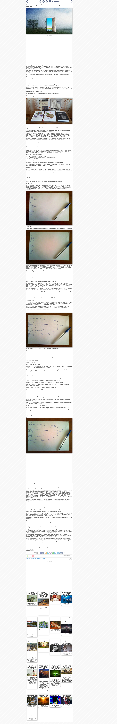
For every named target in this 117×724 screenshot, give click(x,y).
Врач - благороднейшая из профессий (32, 593)
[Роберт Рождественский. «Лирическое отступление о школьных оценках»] (55, 651)
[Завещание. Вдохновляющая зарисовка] (55, 600)
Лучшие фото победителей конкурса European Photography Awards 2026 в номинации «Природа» (43, 595)
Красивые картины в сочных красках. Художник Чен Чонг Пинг (43, 667)
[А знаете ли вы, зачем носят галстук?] (67, 703)
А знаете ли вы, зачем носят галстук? (67, 696)
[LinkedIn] (62, 553)
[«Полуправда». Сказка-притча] (43, 647)
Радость (43, 558)
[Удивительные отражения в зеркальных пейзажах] (32, 626)
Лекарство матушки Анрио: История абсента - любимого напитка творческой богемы (55, 667)
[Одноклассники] (46, 553)
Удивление (39, 558)
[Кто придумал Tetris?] (55, 704)
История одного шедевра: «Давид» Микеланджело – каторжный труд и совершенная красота (67, 642)
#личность (67, 556)
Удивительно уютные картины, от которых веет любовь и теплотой (55, 630)
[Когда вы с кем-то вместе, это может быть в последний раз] (72, 2)
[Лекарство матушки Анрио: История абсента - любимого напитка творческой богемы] (55, 676)
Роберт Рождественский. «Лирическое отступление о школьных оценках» (55, 642)
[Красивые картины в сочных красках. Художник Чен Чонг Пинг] (43, 677)
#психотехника (69, 555)
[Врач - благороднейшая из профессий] (32, 602)
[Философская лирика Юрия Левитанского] (32, 704)
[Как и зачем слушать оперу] (27, 2)
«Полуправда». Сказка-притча (43, 641)
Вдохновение (33, 558)
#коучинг (70, 556)
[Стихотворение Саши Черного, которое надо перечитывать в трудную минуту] (32, 675)
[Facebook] (41, 553)
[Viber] (50, 553)
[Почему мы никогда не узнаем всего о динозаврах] (67, 673)
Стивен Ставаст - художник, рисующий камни (32, 641)
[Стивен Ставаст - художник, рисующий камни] (32, 650)
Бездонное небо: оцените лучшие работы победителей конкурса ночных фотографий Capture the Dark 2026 (67, 620)
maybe (71, 558)
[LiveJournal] (60, 553)
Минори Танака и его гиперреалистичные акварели (43, 618)
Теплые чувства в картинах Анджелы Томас (55, 618)
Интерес (28, 558)
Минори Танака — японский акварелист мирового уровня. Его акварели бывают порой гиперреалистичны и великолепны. (44, 631)
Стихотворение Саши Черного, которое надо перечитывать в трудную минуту (32, 667)
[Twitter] (58, 553)
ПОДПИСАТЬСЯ (56, 1)
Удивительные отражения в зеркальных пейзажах (32, 618)
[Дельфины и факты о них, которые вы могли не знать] (67, 602)
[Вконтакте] (43, 553)
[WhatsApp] (53, 553)
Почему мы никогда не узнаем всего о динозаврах (66, 666)
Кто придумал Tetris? (55, 695)
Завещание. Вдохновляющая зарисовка (55, 593)
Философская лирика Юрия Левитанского (32, 696)
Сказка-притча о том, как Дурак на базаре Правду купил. (44, 650)
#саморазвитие (64, 555)
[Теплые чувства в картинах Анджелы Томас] (55, 628)
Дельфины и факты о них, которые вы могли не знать (67, 593)
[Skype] (55, 553)
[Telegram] (48, 553)
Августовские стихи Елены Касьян (43, 696)
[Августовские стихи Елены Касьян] (43, 704)
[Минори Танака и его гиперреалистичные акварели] (43, 628)
